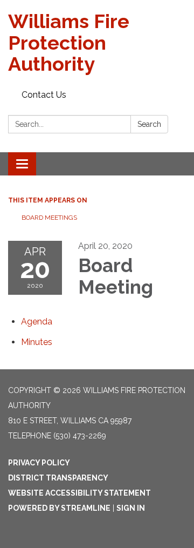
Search (149, 124)
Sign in (130, 508)
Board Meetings (49, 217)
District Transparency (58, 477)
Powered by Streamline (59, 508)
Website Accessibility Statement (79, 493)
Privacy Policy (39, 462)
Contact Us (44, 95)
